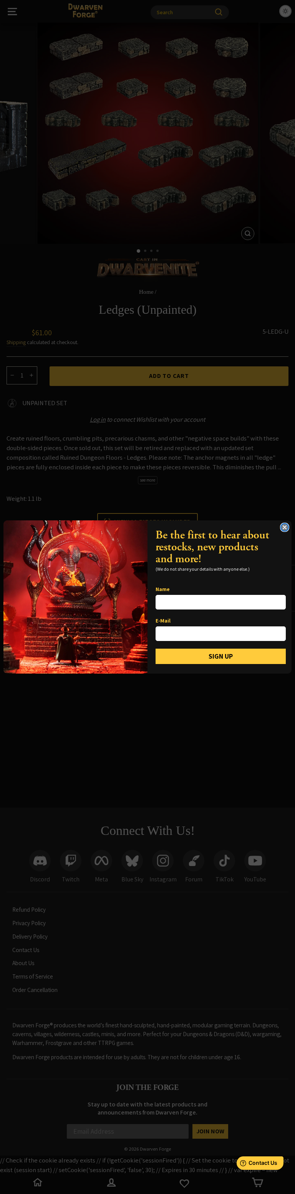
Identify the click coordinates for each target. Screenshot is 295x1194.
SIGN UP (221, 656)
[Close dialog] (284, 527)
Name (163, 589)
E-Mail (163, 620)
